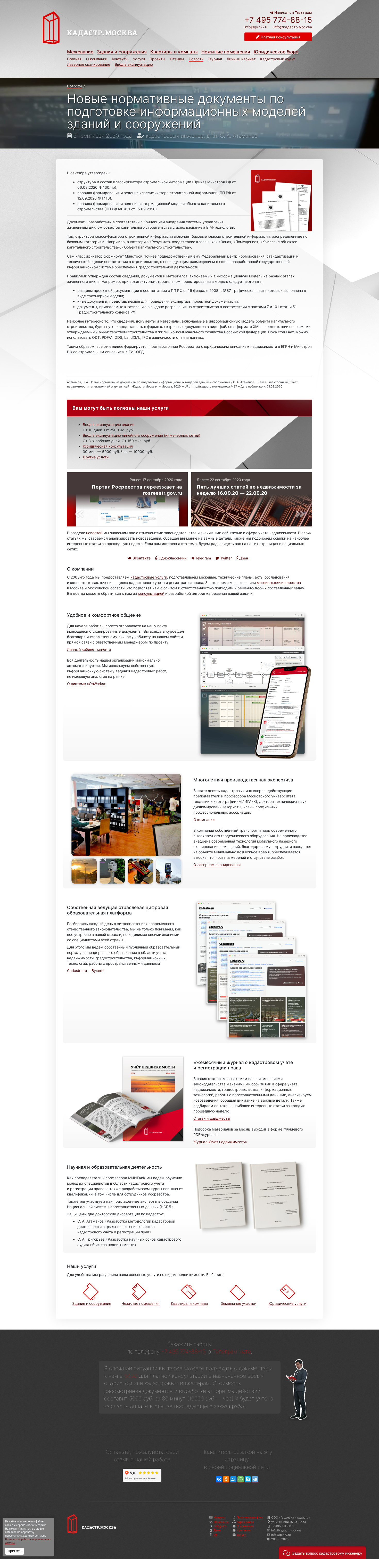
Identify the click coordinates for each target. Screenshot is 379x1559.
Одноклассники (172, 558)
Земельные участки (238, 1303)
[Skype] (248, 1479)
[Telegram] (255, 1479)
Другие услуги (96, 457)
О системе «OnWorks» (86, 683)
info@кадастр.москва (293, 27)
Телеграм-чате (232, 1351)
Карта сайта (245, 1522)
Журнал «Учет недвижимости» (220, 1142)
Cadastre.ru (77, 970)
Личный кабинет (241, 59)
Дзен (243, 558)
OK (215, 1535)
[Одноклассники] (226, 1479)
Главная (74, 59)
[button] (322, 1552)
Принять (14, 1551)
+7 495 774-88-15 (278, 19)
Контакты (120, 59)
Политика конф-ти (250, 1517)
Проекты (157, 59)
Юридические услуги (287, 1303)
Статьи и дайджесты (211, 1118)
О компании (96, 59)
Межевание (80, 51)
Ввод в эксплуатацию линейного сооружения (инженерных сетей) (141, 435)
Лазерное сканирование (88, 64)
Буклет (98, 970)
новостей (94, 533)
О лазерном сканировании (217, 864)
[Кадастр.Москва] (114, 28)
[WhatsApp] (240, 1479)
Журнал (215, 59)
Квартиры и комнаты (174, 51)
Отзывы (177, 59)
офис (130, 1376)
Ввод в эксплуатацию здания (108, 424)
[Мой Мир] (233, 1479)
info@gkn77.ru (256, 27)
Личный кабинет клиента (89, 649)
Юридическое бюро (276, 51)
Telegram (202, 558)
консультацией (151, 593)
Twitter (225, 558)
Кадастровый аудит (277, 59)
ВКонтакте (141, 558)
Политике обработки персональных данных (28, 1541)
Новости (196, 59)
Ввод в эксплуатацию (134, 64)
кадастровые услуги (148, 577)
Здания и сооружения (122, 51)
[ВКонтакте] (219, 1479)
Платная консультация (280, 37)
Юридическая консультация (108, 446)
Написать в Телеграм (292, 12)
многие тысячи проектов (279, 582)
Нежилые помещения (225, 51)
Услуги (139, 59)
